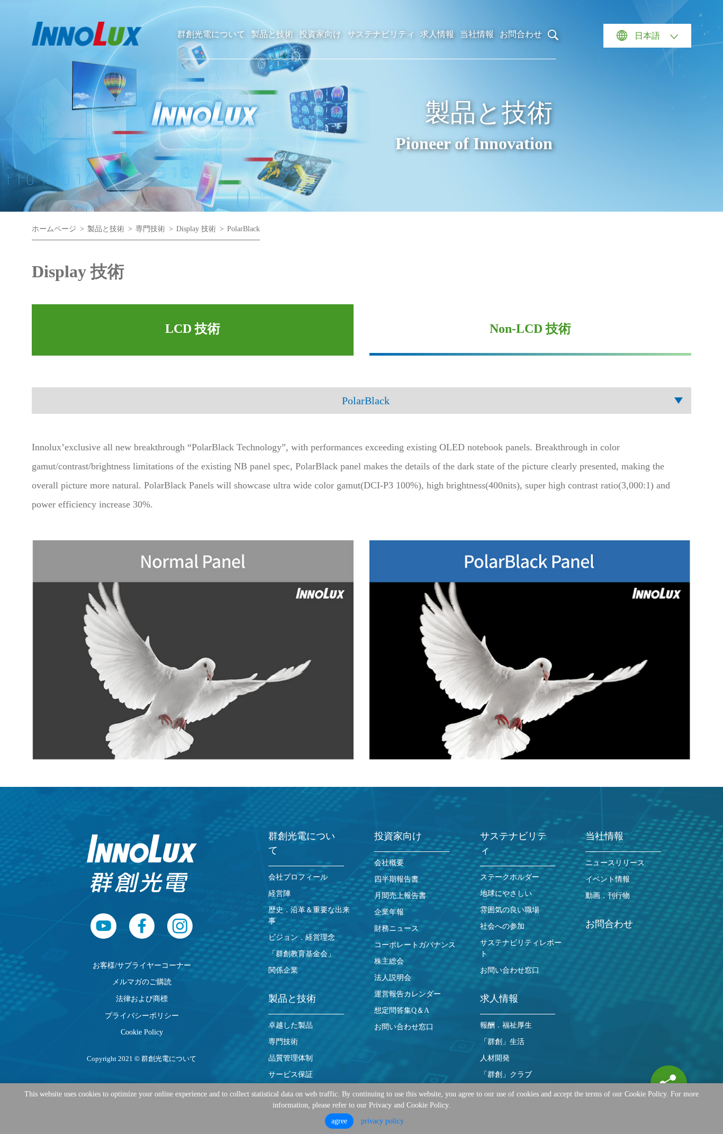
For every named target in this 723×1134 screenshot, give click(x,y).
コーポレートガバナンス (415, 945)
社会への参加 (502, 926)
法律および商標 (142, 998)
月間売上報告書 (400, 896)
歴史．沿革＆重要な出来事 (309, 915)
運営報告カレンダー (407, 994)
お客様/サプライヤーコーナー (142, 965)
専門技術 (150, 229)
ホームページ (54, 229)
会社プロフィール (298, 877)
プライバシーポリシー (142, 1015)
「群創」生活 (502, 1042)
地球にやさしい (506, 893)
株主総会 (389, 961)
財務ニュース (396, 928)
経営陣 (279, 893)
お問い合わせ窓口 (403, 1027)
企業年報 (389, 912)
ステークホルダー (509, 877)
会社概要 (389, 863)
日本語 (647, 35)
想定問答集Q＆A (401, 1010)
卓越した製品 (290, 1025)
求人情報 (437, 34)
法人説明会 (392, 978)
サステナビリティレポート (521, 948)
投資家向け (320, 34)
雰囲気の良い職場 (509, 910)
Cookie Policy (142, 1032)
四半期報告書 (396, 879)
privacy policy (382, 1121)
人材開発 (495, 1058)
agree (339, 1121)
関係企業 (283, 970)
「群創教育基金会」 (301, 954)
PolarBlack (243, 229)
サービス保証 (290, 1074)
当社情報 (477, 34)
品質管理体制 (290, 1058)
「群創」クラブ (506, 1074)
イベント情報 (607, 879)
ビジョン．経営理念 (301, 937)
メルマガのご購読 (141, 981)
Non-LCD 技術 (530, 328)
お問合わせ (521, 34)
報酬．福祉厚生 (506, 1025)
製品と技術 (272, 34)
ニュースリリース (615, 863)
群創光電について (211, 34)
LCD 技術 (192, 328)
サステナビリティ (381, 34)
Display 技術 (196, 229)
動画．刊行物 (607, 896)
